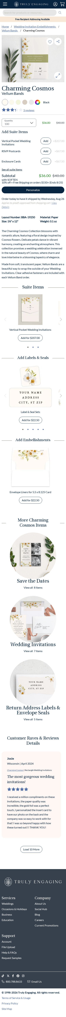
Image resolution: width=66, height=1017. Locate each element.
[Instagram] (24, 976)
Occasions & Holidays (14, 909)
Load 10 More (31, 849)
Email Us (36, 981)
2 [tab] (33, 347)
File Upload (8, 947)
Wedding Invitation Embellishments (35, 26)
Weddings (8, 903)
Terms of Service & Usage (16, 997)
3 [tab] (38, 347)
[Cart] (62, 4)
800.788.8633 (14, 981)
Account (7, 941)
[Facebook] (14, 976)
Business (7, 914)
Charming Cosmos (15, 770)
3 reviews (28, 110)
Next (60, 319)
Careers (39, 920)
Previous (5, 319)
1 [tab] (28, 347)
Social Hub (41, 909)
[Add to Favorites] (49, 41)
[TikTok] (4, 976)
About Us (40, 903)
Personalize (33, 189)
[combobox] (33, 12)
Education (8, 920)
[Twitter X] (9, 976)
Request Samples (11, 957)
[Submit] (60, 12)
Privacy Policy (10, 1003)
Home (5, 26)
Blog (37, 914)
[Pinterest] (19, 976)
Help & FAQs (9, 952)
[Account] (55, 4)
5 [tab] (43, 429)
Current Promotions (46, 925)
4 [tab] (38, 429)
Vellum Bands (10, 30)
